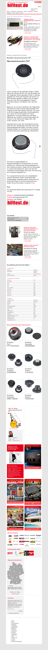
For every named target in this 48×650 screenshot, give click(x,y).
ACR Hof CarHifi (15, 594)
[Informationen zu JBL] (10, 542)
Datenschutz (14, 637)
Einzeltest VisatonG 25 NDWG (29, 370)
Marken (25, 11)
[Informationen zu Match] (15, 542)
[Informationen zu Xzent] (32, 545)
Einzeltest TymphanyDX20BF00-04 (11, 370)
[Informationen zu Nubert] (32, 542)
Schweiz (11, 586)
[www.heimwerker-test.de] (21, 556)
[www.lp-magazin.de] (26, 556)
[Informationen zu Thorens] (21, 545)
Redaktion (13, 624)
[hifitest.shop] (31, 556)
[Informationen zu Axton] (21, 536)
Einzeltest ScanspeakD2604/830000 (30, 344)
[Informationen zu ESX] (10, 539)
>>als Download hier (12, 428)
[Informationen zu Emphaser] (38, 536)
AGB (12, 636)
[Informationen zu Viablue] (26, 545)
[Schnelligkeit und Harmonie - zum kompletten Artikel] (15, 43)
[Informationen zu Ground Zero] (26, 539)
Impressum (14, 633)
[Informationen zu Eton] (15, 539)
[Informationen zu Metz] (21, 542)
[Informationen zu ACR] (10, 536)
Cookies (13, 639)
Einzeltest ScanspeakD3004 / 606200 (12, 397)
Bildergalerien (14, 627)
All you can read (19, 13)
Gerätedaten (14, 626)
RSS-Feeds (14, 629)
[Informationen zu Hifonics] (38, 539)
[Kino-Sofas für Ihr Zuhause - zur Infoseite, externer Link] (15, 251)
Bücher (13, 622)
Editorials (13, 632)
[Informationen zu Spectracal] (15, 545)
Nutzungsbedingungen (16, 641)
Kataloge (13, 628)
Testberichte (13, 11)
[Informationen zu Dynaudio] (32, 536)
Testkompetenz (15, 623)
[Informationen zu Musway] (26, 542)
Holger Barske (15, 437)
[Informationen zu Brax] (26, 536)
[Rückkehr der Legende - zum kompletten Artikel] (15, 234)
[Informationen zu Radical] (10, 545)
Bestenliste (20, 11)
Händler (36, 11)
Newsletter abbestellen (14, 613)
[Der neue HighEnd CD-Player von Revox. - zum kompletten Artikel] (15, 26)
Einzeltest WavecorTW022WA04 (29, 397)
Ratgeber (9, 13)
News (8, 11)
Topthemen (14, 631)
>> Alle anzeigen (27, 33)
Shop (13, 13)
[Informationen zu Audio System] (15, 536)
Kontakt (13, 640)
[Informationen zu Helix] (32, 539)
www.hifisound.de (37, 273)
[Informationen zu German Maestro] (21, 539)
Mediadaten (14, 635)
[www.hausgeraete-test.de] (15, 556)
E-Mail (14, 439)
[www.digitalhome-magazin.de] (10, 556)
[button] (40, 146)
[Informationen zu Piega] (38, 542)
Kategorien (30, 11)
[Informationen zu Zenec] (38, 545)
